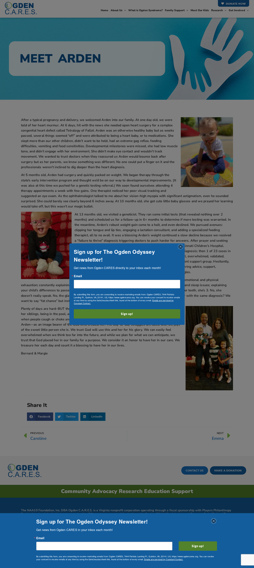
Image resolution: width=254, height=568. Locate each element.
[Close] (181, 246)
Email (78, 276)
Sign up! (127, 314)
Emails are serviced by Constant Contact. (163, 559)
